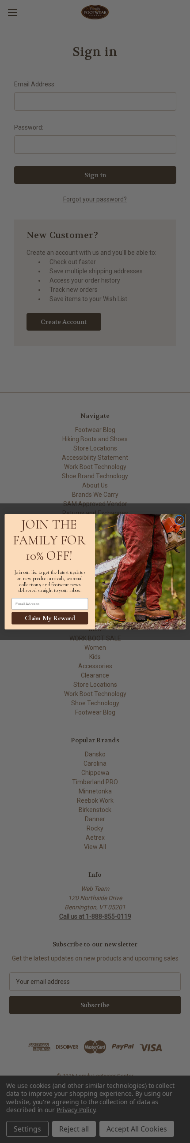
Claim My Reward (50, 618)
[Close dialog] (179, 520)
